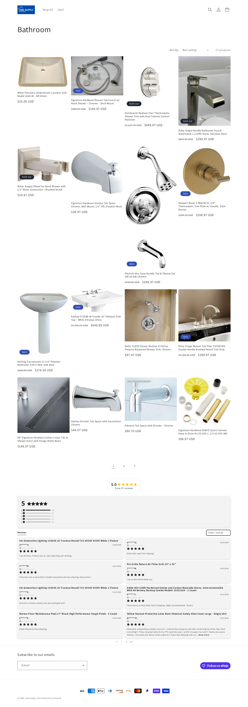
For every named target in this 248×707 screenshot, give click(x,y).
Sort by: (174, 50)
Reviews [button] (21, 532)
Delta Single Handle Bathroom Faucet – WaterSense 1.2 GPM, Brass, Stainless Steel (202, 132)
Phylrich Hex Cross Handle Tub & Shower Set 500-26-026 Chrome (150, 275)
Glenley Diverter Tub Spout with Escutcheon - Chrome (96, 423)
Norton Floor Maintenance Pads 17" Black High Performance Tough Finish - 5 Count (68, 613)
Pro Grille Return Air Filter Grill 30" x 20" (151, 564)
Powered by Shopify (51, 698)
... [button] (202, 635)
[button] (210, 9)
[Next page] (134, 466)
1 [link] (113, 466)
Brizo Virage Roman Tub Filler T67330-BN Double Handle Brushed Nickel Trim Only (201, 348)
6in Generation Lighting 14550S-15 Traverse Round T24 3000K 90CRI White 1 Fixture (68, 540)
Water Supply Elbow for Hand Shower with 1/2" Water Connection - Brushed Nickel (41, 188)
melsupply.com (33, 698)
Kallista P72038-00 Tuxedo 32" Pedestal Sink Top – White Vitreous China (96, 318)
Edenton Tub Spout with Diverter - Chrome (149, 425)
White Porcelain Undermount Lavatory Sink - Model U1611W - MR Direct (42, 94)
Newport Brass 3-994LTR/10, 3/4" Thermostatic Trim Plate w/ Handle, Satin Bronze (202, 206)
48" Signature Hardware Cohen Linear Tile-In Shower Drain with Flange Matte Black (42, 439)
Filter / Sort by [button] (215, 532)
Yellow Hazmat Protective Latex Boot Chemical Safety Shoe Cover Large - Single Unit (176, 613)
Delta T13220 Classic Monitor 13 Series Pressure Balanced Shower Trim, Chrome (148, 348)
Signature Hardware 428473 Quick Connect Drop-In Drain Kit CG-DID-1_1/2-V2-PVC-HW (202, 432)
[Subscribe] (82, 665)
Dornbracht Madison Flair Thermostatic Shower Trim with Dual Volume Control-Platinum (147, 116)
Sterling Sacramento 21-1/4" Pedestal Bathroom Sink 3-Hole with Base (38, 363)
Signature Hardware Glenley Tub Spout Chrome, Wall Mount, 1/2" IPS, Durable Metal (96, 205)
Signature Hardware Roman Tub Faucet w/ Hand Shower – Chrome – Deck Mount (95, 102)
